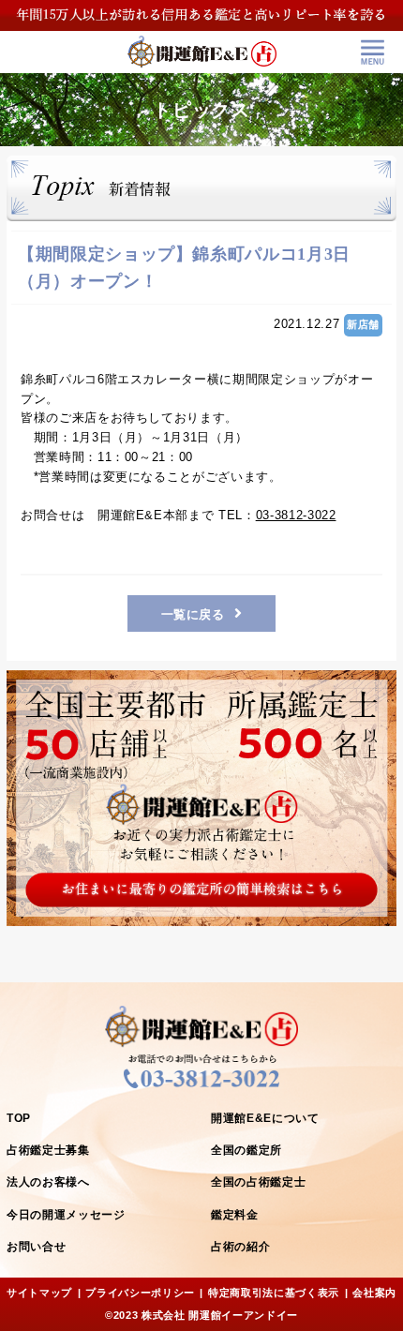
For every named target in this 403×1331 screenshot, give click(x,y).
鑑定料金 (235, 1214)
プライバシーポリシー (140, 1292)
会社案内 (374, 1292)
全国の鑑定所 (246, 1150)
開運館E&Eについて (265, 1118)
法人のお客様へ (48, 1182)
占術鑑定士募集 (48, 1150)
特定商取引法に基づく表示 (273, 1292)
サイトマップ (39, 1292)
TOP (19, 1118)
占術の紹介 (240, 1246)
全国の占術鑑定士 (258, 1182)
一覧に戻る (193, 614)
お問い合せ (36, 1246)
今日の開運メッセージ (66, 1214)
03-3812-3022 (296, 515)
